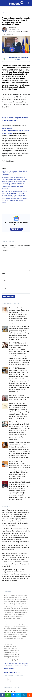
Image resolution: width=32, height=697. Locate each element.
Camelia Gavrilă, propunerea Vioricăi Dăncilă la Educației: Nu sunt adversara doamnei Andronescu (14, 172)
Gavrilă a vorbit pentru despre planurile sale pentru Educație (15, 130)
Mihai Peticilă (12, 27)
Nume (4, 273)
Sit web (4, 288)
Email (4, 281)
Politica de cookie (9, 668)
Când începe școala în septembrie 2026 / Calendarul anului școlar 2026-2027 (19, 397)
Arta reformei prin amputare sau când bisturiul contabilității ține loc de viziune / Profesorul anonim (16, 547)
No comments (24, 31)
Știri (3, 12)
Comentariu (5, 250)
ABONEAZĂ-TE (16, 229)
